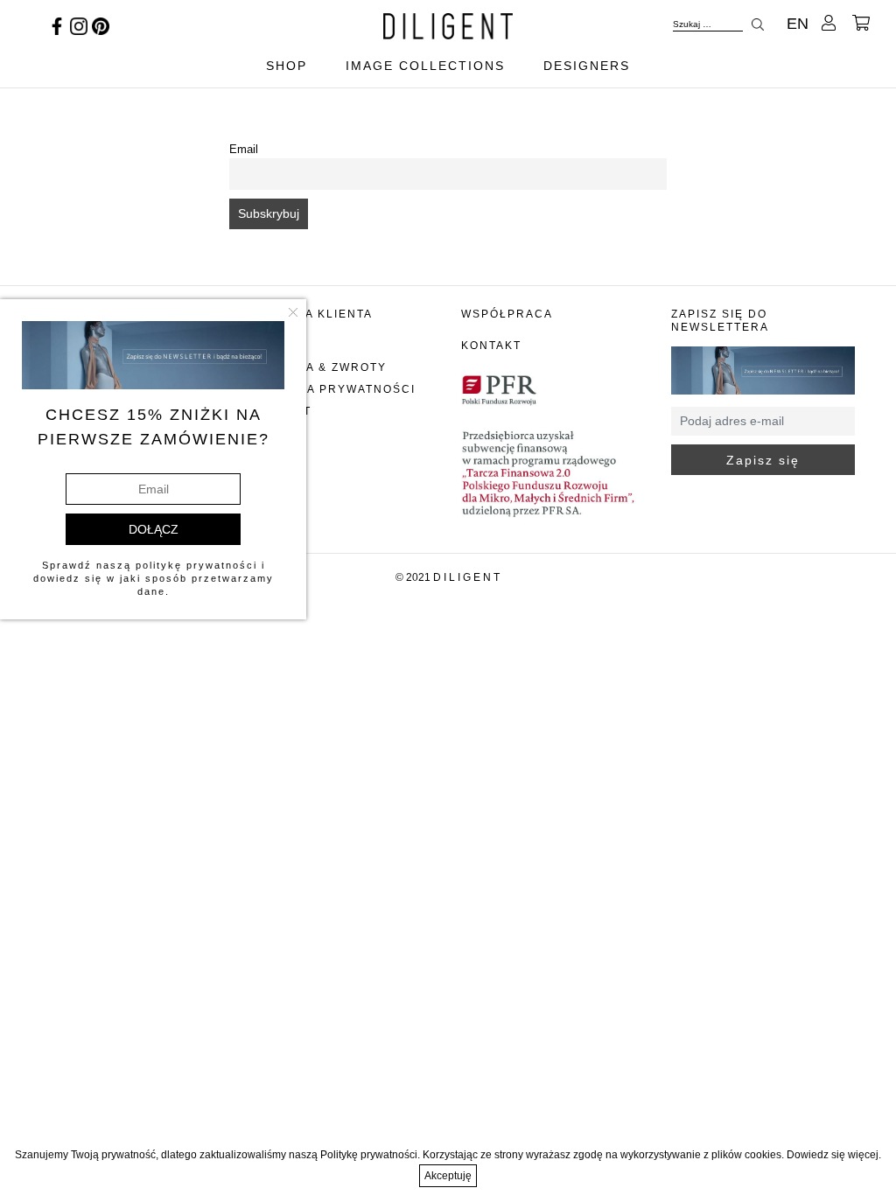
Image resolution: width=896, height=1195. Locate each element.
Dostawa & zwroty (319, 367)
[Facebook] (57, 25)
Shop (286, 66)
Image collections (425, 66)
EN (797, 23)
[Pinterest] (100, 25)
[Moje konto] (829, 23)
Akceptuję (448, 1176)
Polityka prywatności (333, 389)
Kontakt (491, 345)
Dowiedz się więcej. (834, 1155)
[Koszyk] (861, 23)
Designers (586, 66)
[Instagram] (79, 25)
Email (243, 149)
